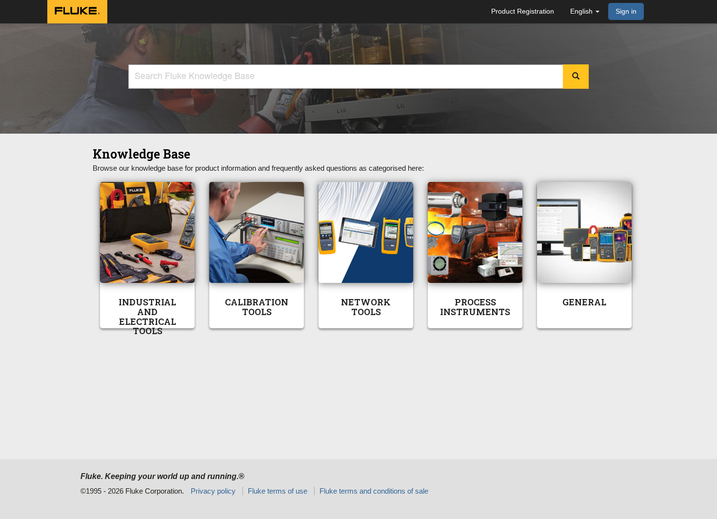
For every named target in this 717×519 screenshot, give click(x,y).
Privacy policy (213, 491)
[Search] (576, 76)
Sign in (626, 11)
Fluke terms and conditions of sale (373, 491)
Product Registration (522, 11)
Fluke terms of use (277, 491)
